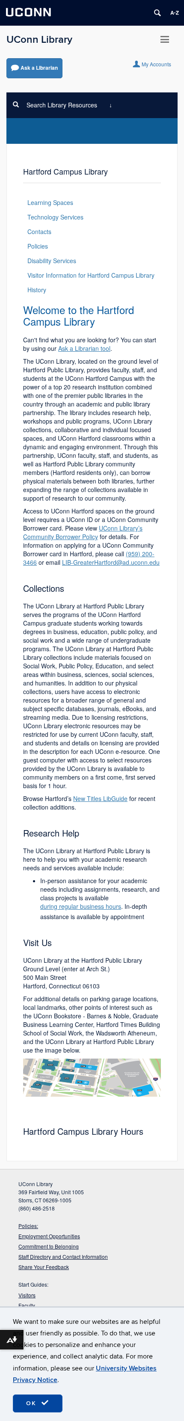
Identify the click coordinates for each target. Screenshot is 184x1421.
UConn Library (39, 39)
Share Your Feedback (43, 1266)
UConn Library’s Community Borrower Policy (82, 532)
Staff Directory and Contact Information (63, 1256)
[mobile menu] (165, 42)
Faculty (26, 1305)
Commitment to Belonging (48, 1246)
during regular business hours (80, 906)
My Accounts (156, 63)
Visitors (27, 1295)
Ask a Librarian (39, 67)
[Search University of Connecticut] (157, 13)
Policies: (28, 1225)
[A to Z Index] (174, 13)
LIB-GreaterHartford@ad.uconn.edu (111, 562)
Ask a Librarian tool (84, 348)
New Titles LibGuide (100, 798)
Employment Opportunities (49, 1236)
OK (32, 1403)
